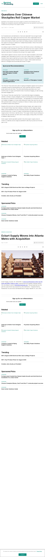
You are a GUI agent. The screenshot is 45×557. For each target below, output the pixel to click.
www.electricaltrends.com (21, 285)
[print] (43, 31)
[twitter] (22, 31)
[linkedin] (20, 31)
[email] (26, 31)
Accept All (22, 554)
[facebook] (18, 31)
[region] (22, 553)
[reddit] (24, 31)
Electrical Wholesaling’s (29, 281)
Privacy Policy (39, 551)
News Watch (4, 10)
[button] (2, 4)
